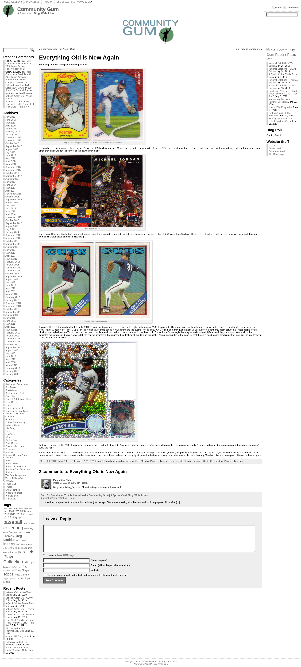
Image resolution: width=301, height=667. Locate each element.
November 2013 (13, 238)
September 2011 (13, 312)
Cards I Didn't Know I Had (18, 399)
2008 (23, 511)
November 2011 (13, 306)
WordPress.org (276, 154)
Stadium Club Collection (17, 469)
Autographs (17, 517)
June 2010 (10, 356)
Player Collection (13, 559)
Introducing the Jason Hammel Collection (16, 629)
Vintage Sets (11, 495)
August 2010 (11, 350)
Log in (272, 145)
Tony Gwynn (22, 570)
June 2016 (10, 208)
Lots (7, 431)
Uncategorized (12, 490)
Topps (8, 574)
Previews (10, 449)
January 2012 (12, 300)
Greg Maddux (12, 538)
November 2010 (13, 341)
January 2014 (12, 232)
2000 (21, 509)
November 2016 (13, 193)
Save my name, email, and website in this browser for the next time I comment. (88, 575)
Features (9, 419)
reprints (179, 461)
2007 (16, 511)
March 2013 (11, 258)
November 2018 (13, 140)
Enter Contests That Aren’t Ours (58, 49)
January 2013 (12, 264)
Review (9, 452)
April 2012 (10, 291)
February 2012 (12, 297)
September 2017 (13, 176)
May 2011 (10, 324)
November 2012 (13, 270)
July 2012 (10, 282)
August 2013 (11, 247)
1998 (10, 509)
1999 (15, 508)
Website (95, 570)
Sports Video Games (15, 466)
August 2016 (11, 202)
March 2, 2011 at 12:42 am (66, 483)
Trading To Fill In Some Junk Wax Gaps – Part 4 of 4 (19, 105)
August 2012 (11, 279)
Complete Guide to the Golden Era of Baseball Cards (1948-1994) (17, 85)
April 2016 (10, 214)
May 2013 (10, 253)
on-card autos (10, 552)
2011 (13, 514)
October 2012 (12, 273)
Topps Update (9, 579)
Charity (9, 405)
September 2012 (13, 276)
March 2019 (11, 128)
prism (171, 461)
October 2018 (12, 143)
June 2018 (10, 155)
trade (19, 578)
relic (26, 562)
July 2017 (10, 182)
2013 (25, 514)
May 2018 (10, 158)
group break (21, 540)
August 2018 (11, 149)
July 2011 (10, 318)
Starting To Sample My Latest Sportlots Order (17, 649)
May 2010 (10, 359)
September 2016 (13, 199)
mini (30, 548)
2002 (26, 509)
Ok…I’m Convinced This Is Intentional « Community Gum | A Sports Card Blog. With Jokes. (94, 495)
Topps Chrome (21, 574)
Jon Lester (20, 545)
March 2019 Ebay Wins (17, 636)
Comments (293, 7)
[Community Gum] (151, 32)
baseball (12, 522)
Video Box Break (13, 492)
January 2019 (12, 134)
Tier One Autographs (15, 475)
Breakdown (11, 390)
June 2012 (10, 285)
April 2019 (10, 125)
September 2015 (13, 223)
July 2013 (10, 250)
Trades (8, 487)
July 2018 (10, 152)
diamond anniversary (123, 461)
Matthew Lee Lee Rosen (17, 93)
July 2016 (10, 205)
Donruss (13, 532)
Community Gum (38, 9)
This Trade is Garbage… (247, 49)
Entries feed (275, 148)
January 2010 (12, 371)
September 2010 (13, 347)
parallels (26, 551)
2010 (6, 514)
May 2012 (10, 288)
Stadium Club (8, 571)
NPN (7, 437)
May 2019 (10, 122)
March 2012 (11, 294)
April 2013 (10, 256)
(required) (99, 560)
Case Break (11, 402)
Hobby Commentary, (213, 461)
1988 (66, 461)
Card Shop (10, 396)
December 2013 (13, 235)
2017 (6, 517)
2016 (30, 514)
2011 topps (95, 461)
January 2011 (12, 335)
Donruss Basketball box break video (70, 234)
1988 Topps (76, 461)
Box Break (10, 387)
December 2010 (13, 338)
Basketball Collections (16, 384)
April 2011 (10, 326)
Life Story (10, 428)
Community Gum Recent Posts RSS (281, 54)
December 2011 (13, 303)
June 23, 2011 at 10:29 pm (54, 498)
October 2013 (12, 241)
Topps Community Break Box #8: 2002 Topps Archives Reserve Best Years (18, 65)
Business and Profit (15, 393)
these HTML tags (66, 555)
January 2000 (12, 374)
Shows (8, 460)
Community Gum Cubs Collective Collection (15, 412)
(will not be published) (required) (110, 565)
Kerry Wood (21, 547)
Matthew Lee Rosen (15, 101)
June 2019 (10, 119)
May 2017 (10, 187)
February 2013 (12, 261)
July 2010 (10, 353)
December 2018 (13, 137)
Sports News (11, 463)
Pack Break (11, 443)
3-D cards (107, 461)
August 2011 (11, 315)
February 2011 (12, 332)
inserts (9, 544)
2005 (11, 511)
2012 (19, 514)
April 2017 (10, 190)
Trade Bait (10, 484)
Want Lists (10, 498)
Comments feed (277, 151)
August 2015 (11, 226)
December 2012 (13, 267)
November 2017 (13, 170)
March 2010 (11, 365)
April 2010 (10, 362)
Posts (278, 7)
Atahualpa (163, 664)
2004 (5, 511)
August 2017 (11, 179)
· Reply (84, 483)
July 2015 (10, 229)
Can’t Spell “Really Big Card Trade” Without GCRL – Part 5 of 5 (19, 623)
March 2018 (11, 164)
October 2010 (12, 344)
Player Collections (14, 446)
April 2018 (10, 161)
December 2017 (13, 167)
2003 (30, 509)
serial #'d (19, 566)
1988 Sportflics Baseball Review (19, 89)
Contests (9, 416)
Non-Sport (10, 434)
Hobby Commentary (15, 422)
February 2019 (12, 131)
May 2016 (10, 211)
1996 (5, 509)
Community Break (14, 408)
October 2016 (12, 196)
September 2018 (13, 146)
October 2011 (12, 309)
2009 (28, 511)
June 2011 (10, 321)
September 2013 (13, 244)
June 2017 (10, 185)
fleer (20, 532)
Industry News (12, 425)
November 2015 (13, 217)
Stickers (9, 472)
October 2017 (12, 173)
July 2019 (10, 117)
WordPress (150, 664)
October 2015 (12, 220)
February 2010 (12, 368)
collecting (13, 527)
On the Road (11, 440)
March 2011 (11, 329)
